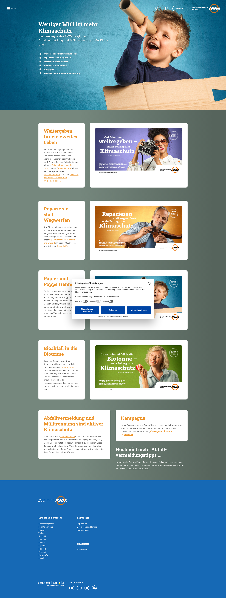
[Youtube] (86, 587)
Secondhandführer (52, 174)
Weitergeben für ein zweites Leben (60, 53)
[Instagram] (71, 587)
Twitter (169, 431)
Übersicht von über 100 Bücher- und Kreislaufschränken (61, 177)
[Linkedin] (94, 587)
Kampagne (49, 69)
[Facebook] (79, 587)
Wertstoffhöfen (67, 367)
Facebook (128, 434)
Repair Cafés (62, 246)
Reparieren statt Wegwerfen (57, 57)
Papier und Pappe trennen (56, 61)
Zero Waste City (67, 436)
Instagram (157, 431)
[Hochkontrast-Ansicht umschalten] (165, 8)
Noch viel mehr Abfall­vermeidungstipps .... (64, 73)
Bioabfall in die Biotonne (55, 65)
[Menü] (7, 8)
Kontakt (180, 8)
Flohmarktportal (64, 168)
